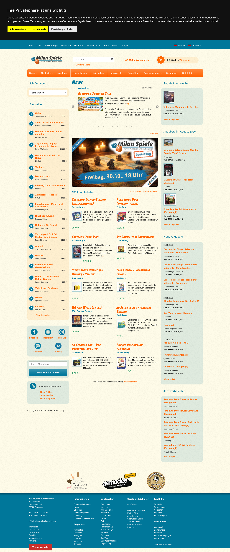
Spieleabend (88, 518)
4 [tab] (108, 126)
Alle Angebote (170, 379)
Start (31, 45)
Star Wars (105, 538)
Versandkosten (93, 45)
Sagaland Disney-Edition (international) (89, 201)
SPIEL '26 (187, 73)
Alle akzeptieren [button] (18, 29)
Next (156, 106)
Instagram (48, 337)
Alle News (153, 133)
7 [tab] (122, 126)
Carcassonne (106, 515)
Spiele (32, 73)
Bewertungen (51, 45)
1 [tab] (93, 126)
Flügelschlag (106, 524)
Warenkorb (159, 527)
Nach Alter (133, 73)
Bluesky (58, 351)
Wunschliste (159, 538)
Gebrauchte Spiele (135, 519)
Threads (62, 337)
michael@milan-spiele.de (45, 521)
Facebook (34, 337)
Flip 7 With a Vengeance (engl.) (133, 272)
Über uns (78, 45)
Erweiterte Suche (82, 65)
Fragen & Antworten (82, 504)
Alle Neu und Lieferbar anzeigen (144, 191)
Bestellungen (159, 530)
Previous (73, 106)
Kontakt (115, 45)
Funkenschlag (107, 527)
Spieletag (78, 518)
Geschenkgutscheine (136, 510)
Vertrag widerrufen (40, 547)
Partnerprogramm (81, 513)
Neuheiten (46, 73)
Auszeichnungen (152, 73)
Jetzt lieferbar (47, 395)
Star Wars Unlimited (109, 541)
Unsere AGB (34, 532)
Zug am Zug (106, 544)
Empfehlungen (79, 73)
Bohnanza (105, 513)
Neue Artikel (46, 392)
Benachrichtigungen (162, 535)
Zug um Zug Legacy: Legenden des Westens (113, 93)
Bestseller (66, 45)
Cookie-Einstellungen (163, 544)
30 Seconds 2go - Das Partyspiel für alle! (86, 347)
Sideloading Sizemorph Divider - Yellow (87, 272)
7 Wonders (105, 504)
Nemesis (104, 532)
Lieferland (196, 45)
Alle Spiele (132, 504)
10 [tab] (136, 126)
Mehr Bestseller (43, 315)
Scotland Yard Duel (85, 237)
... (133, 118)
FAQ (106, 45)
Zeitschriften (132, 516)
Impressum (33, 527)
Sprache (181, 45)
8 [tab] (126, 126)
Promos (130, 527)
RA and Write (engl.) (87, 307)
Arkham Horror (107, 510)
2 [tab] (98, 126)
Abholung (78, 515)
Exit (102, 521)
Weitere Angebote (171, 119)
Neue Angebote (48, 398)
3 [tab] (103, 126)
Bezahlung (33, 535)
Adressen (158, 533)
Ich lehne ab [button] (39, 29)
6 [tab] (117, 126)
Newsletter (78, 530)
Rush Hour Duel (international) (127, 201)
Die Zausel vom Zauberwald (135, 237)
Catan (103, 518)
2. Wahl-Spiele (133, 522)
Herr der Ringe (107, 530)
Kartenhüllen (132, 513)
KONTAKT (33, 541)
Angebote (62, 73)
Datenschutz (34, 530)
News (39, 45)
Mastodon (38, 351)
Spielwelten (98, 73)
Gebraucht (171, 73)
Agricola (104, 507)
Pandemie (105, 535)
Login (125, 45)
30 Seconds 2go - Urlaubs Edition (134, 309)
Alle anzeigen (169, 456)
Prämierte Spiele (134, 524)
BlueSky (77, 538)
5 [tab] (112, 126)
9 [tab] (131, 126)
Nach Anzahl (116, 73)
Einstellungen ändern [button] (62, 29)
